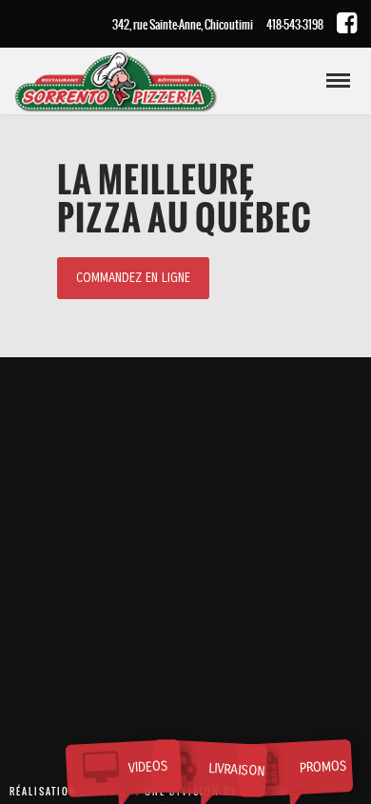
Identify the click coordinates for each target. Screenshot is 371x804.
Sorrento (147, 85)
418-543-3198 (294, 24)
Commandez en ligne (133, 278)
